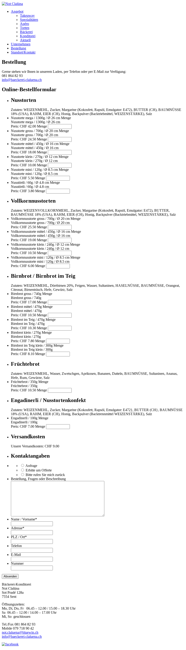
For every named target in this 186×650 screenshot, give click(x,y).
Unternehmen (20, 44)
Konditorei (27, 36)
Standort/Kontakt (23, 52)
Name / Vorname (24, 519)
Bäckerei (26, 32)
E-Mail (16, 555)
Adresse (17, 528)
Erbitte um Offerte (39, 470)
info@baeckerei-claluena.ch (22, 80)
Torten (24, 28)
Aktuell (25, 40)
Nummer (17, 563)
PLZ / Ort (19, 537)
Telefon (16, 546)
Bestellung (18, 48)
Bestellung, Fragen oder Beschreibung (38, 479)
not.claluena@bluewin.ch (20, 632)
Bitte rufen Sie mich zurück (45, 475)
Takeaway (27, 15)
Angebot (17, 11)
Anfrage (31, 466)
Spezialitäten (29, 20)
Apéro (24, 24)
